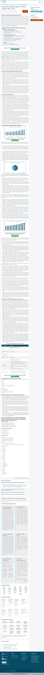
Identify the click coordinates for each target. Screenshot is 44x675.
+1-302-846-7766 (35, 659)
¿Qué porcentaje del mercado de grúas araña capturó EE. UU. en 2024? (13, 492)
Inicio (1, 4)
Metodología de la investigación (35, 17)
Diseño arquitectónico (6, 4)
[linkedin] (33, 671)
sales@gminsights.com (36, 661)
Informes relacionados (34, 18)
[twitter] (36, 671)
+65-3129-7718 (35, 660)
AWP (18, 4)
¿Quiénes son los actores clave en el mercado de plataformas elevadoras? (13, 494)
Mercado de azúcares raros (7, 647)
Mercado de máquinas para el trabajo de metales (10, 648)
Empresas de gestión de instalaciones (20, 195)
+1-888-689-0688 (36, 658)
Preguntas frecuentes (34, 16)
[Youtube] (41, 671)
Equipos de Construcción (13, 4)
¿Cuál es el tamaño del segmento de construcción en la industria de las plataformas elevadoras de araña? (13, 490)
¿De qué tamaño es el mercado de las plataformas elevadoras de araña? (13, 482)
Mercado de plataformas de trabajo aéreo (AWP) (10, 644)
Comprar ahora (37, 11)
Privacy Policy (27, 673)
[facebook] (39, 671)
